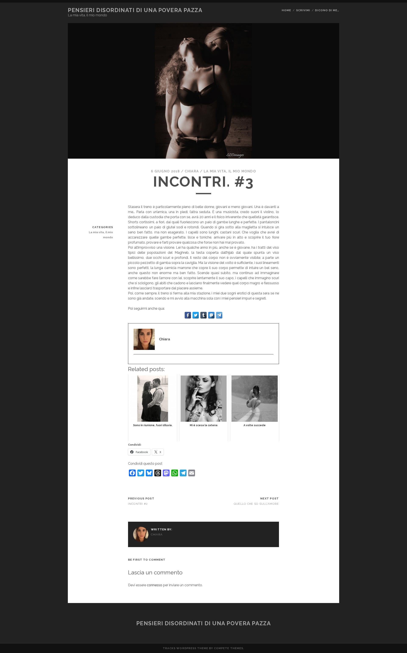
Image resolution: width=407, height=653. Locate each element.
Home (286, 10)
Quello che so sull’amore (256, 503)
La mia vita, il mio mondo (230, 171)
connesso (154, 585)
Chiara (192, 171)
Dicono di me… (327, 10)
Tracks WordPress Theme (185, 648)
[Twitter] (136, 361)
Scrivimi (303, 10)
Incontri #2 (138, 503)
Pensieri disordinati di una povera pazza (135, 10)
